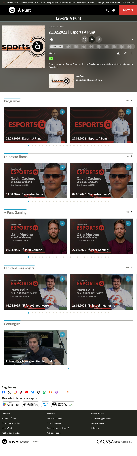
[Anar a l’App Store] (30, 404)
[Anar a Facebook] (4, 392)
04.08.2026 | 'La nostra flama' (91, 194)
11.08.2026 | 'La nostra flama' (24, 194)
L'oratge (100, 2)
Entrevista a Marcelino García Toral (29, 361)
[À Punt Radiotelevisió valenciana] (16, 441)
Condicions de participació (58, 428)
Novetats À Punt (113, 2)
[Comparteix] (126, 53)
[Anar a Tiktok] (21, 392)
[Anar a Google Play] (11, 404)
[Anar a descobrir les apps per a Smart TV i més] (62, 404)
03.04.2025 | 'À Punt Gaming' (24, 250)
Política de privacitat (11, 433)
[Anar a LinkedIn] (62, 392)
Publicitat (51, 414)
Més (127, 100)
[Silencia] (52, 39)
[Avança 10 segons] (99, 39)
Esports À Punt (68, 18)
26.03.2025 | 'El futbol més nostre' (93, 305)
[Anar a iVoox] (51, 392)
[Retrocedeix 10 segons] (84, 39)
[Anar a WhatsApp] (45, 392)
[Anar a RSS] (68, 392)
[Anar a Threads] (39, 392)
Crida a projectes (54, 423)
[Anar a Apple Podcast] (57, 392)
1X (132, 39)
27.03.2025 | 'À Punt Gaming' (90, 250)
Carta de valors (97, 423)
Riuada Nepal (27, 2)
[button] (28, 145)
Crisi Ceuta (40, 2)
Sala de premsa (97, 414)
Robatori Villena (67, 2)
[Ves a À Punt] (20, 10)
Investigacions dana (85, 2)
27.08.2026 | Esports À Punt (89, 138)
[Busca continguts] (107, 10)
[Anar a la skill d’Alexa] (45, 404)
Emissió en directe (54, 418)
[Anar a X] (10, 392)
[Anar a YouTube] (27, 392)
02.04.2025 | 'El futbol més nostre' (27, 305)
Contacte (6, 414)
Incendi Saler (12, 2)
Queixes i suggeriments (101, 418)
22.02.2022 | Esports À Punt (89, 80)
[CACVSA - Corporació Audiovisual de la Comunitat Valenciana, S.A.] (115, 441)
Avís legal (95, 428)
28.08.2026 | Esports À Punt (23, 138)
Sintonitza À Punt (9, 418)
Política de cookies (54, 433)
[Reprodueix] (92, 39)
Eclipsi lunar (52, 2)
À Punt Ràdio (128, 2)
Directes (128, 10)
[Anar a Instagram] (16, 392)
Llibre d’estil (7, 428)
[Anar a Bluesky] (33, 392)
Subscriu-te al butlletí (11, 423)
